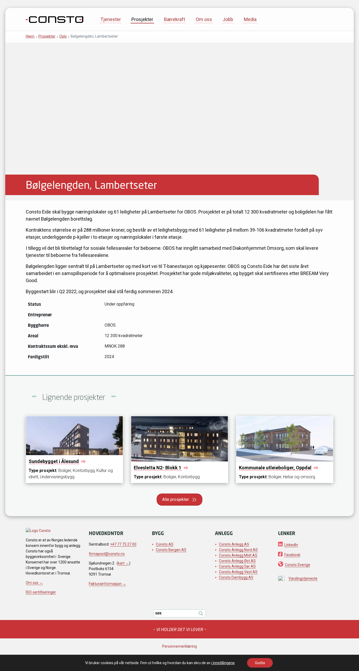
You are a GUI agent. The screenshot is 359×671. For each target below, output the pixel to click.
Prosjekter (142, 19)
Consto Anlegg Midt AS (238, 555)
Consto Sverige (297, 565)
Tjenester (110, 19)
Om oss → (34, 583)
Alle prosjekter (175, 499)
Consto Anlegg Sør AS (237, 566)
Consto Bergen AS (171, 550)
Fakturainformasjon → (107, 584)
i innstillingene (223, 663)
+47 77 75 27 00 (123, 544)
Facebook (292, 555)
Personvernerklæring (179, 646)
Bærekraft (174, 19)
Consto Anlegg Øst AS (237, 561)
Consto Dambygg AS (236, 577)
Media (250, 19)
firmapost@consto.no (107, 554)
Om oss (204, 19)
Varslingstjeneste (303, 578)
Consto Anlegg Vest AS (238, 572)
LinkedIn (291, 545)
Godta (260, 663)
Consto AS (164, 544)
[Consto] (54, 19)
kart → (123, 563)
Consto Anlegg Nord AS (238, 550)
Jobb (228, 19)
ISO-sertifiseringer (41, 592)
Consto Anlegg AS (234, 544)
